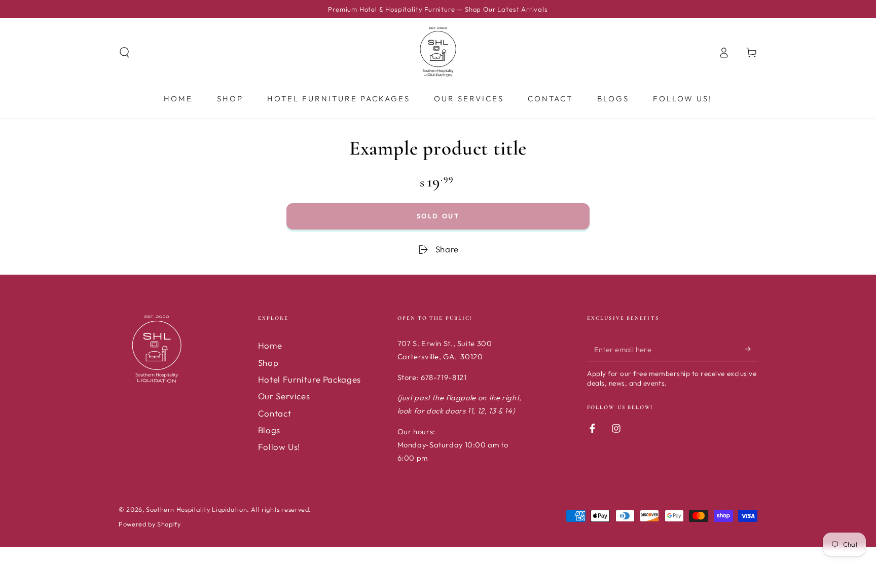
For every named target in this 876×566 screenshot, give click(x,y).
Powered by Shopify (149, 524)
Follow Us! (279, 446)
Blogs (269, 430)
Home (270, 345)
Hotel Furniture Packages (309, 379)
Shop (268, 362)
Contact (274, 413)
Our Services (284, 396)
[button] (124, 52)
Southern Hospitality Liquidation (196, 509)
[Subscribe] (751, 348)
